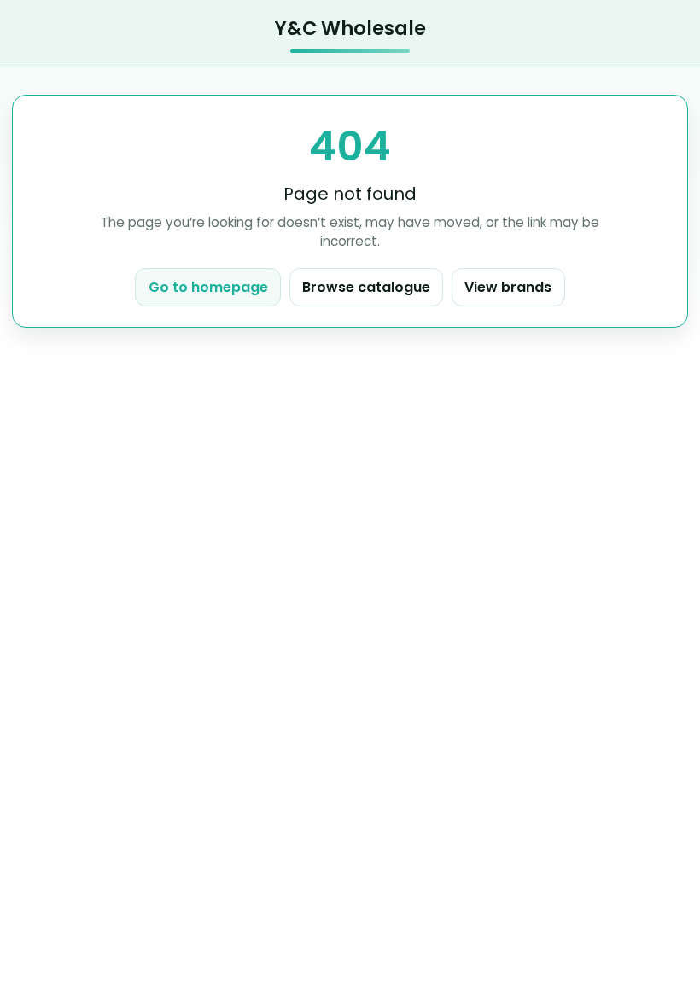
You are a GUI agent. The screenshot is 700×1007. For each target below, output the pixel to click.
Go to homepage (208, 287)
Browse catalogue (366, 287)
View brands (507, 287)
